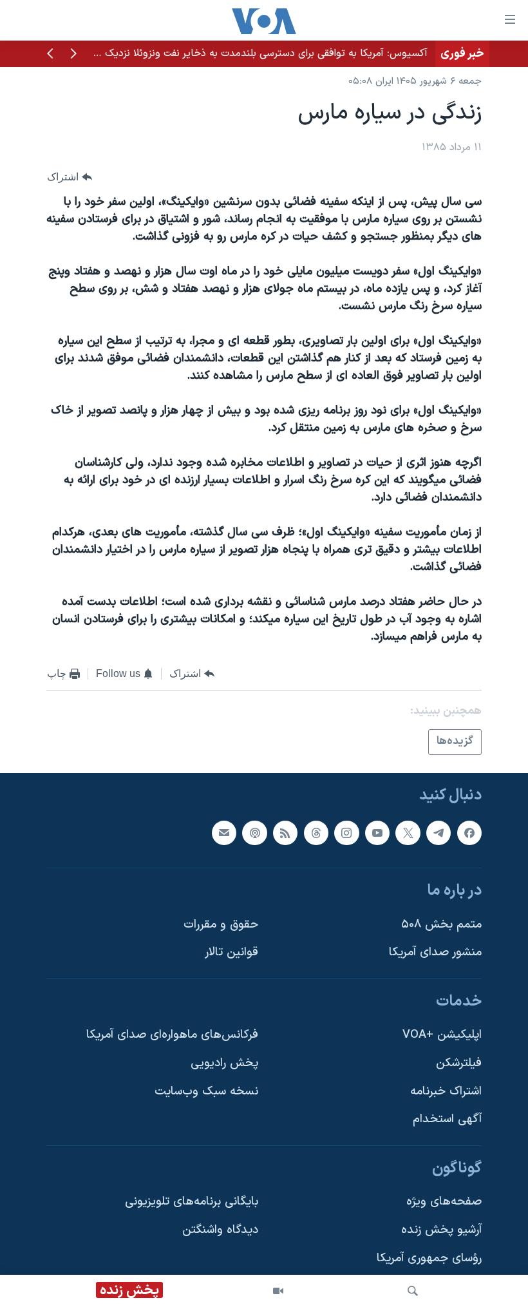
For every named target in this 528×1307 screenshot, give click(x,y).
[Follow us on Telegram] (438, 832)
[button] (73, 55)
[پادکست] (254, 832)
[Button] (69, 177)
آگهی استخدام (447, 1119)
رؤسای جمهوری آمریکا (429, 1257)
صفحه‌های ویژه (444, 1201)
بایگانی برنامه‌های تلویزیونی (191, 1201)
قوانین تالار (231, 952)
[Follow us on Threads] (316, 832)
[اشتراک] (224, 832)
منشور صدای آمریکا (435, 952)
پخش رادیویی (224, 1063)
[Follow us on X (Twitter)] (407, 832)
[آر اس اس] (285, 832)
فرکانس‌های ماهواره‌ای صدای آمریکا (172, 1035)
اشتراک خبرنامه (446, 1091)
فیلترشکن (459, 1063)
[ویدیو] (278, 1291)
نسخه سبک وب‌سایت (206, 1091)
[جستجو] (412, 1291)
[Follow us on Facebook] (469, 832)
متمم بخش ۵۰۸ (441, 924)
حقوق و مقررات (221, 924)
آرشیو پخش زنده (441, 1230)
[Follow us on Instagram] (346, 832)
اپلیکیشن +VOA (442, 1035)
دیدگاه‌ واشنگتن (220, 1230)
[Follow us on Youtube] (377, 832)
